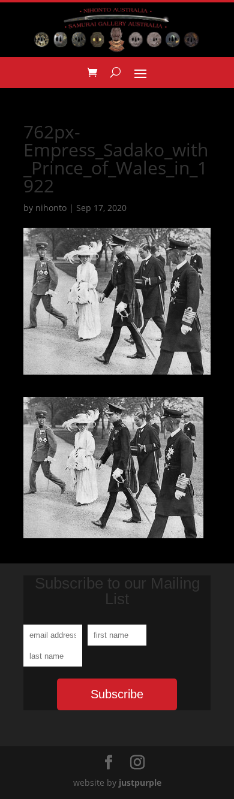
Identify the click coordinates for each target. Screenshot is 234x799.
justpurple (140, 782)
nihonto (51, 207)
